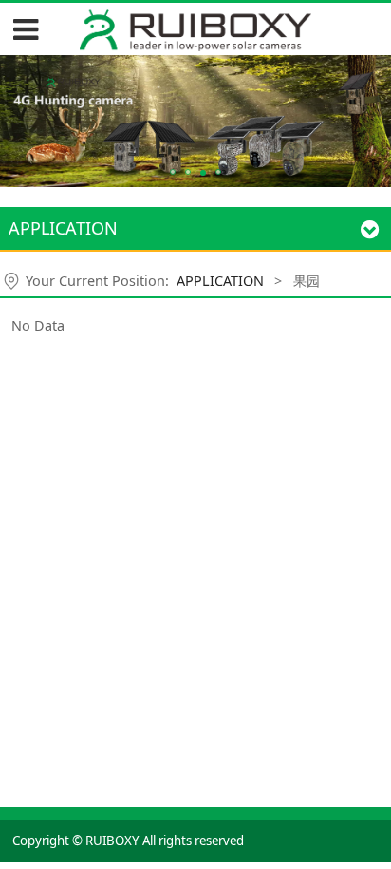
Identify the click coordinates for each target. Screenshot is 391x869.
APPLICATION (220, 281)
